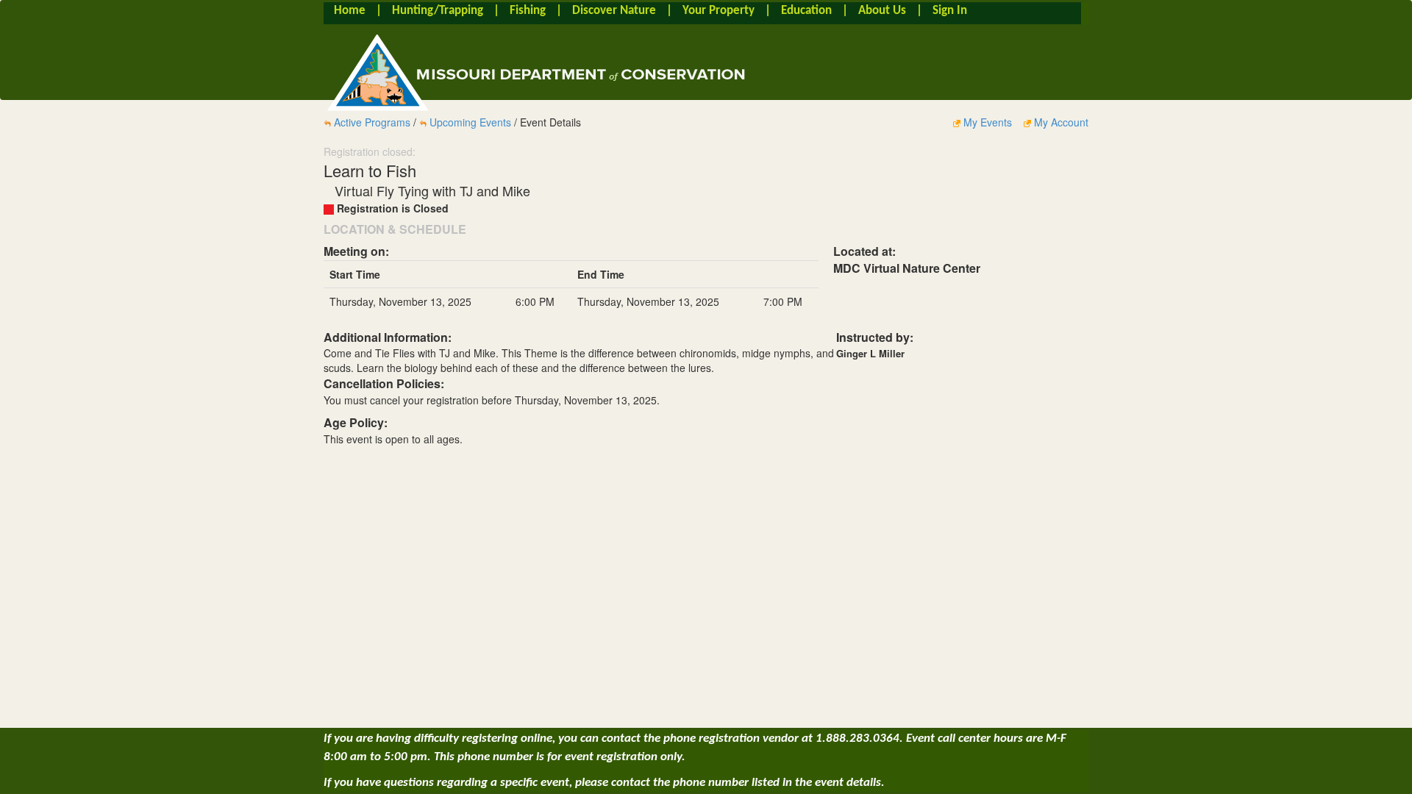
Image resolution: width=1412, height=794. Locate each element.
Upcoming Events (470, 122)
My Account (1059, 122)
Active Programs (372, 122)
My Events (987, 122)
